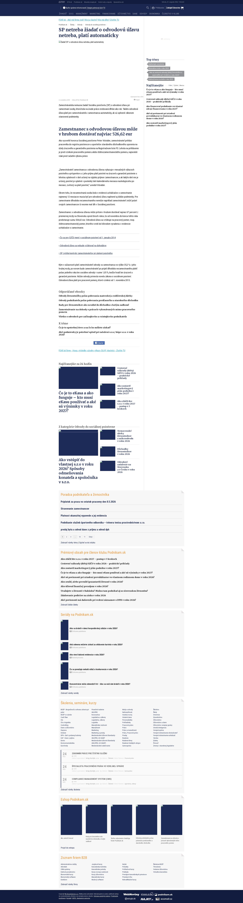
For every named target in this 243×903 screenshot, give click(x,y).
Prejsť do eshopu (67, 848)
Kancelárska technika (99, 867)
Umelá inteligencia (159, 728)
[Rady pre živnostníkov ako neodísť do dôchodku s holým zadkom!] (96, 819)
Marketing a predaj (98, 733)
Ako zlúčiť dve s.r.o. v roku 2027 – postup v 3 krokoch (126, 405)
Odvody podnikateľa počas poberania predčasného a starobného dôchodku (98, 300)
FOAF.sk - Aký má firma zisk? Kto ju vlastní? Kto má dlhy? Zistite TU (89, 19)
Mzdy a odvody (127, 709)
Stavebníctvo (157, 717)
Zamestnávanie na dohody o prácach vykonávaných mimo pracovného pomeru (170, 840)
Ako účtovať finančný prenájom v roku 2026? (84, 586)
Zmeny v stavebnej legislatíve (163, 746)
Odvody (143, 13)
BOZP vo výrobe (66, 715)
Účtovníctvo (124, 13)
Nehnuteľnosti (127, 712)
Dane (135, 13)
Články (72, 25)
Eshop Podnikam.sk (74, 799)
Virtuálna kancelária (160, 872)
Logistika (95, 722)
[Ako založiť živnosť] (71, 820)
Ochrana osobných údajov (102, 896)
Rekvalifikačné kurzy (129, 880)
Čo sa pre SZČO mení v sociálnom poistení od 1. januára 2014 (88, 237)
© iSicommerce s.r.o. (72, 894)
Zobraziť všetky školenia (70, 789)
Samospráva (126, 746)
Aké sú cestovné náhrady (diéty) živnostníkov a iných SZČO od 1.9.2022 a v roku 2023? (165, 73)
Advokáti (64, 867)
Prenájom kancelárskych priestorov (134, 874)
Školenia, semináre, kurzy (78, 703)
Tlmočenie (157, 867)
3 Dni (170, 85)
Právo (124, 728)
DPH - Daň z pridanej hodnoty (71, 735)
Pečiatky (125, 867)
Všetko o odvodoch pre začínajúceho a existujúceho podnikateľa (93, 316)
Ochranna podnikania (79, 631)
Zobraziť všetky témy (69, 542)
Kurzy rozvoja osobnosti (100, 872)
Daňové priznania (77, 658)
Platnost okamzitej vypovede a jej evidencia (84, 515)
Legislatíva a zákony (99, 717)
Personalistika (127, 720)
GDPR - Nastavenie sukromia (81, 898)
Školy (155, 712)
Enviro (63, 740)
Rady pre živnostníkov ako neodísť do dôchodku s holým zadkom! (94, 305)
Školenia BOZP (158, 864)
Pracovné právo (127, 725)
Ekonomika (154, 13)
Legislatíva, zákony (98, 720)
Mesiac (182, 85)
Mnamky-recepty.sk (90, 2)
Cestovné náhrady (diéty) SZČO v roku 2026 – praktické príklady (126, 373)
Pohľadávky (126, 722)
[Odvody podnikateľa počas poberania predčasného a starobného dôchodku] (146, 820)
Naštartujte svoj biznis (156, 64)
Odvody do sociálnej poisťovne (95, 25)
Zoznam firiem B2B (74, 858)
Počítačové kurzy (128, 869)
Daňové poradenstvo (68, 872)
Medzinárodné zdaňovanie (101, 746)
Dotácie (63, 733)
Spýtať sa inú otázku (87, 542)
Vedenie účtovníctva (160, 869)
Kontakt (69, 898)
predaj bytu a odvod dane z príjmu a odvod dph (85, 529)
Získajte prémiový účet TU (95, 8)
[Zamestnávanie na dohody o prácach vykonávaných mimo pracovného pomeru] (171, 820)
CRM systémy (65, 869)
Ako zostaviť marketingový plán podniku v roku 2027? (125, 390)
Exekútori (64, 880)
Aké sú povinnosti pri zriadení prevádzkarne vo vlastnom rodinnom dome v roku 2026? (164, 116)
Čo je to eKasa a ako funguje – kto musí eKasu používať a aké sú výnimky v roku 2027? (165, 92)
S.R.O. (71, 13)
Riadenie (125, 738)
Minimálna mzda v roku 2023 (159, 68)
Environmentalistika (67, 743)
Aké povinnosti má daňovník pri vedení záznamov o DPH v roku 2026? (98, 600)
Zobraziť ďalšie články (69, 605)
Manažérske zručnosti (99, 725)
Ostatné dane (127, 717)
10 (79, 537)
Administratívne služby (69, 864)
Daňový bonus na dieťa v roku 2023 (161, 79)
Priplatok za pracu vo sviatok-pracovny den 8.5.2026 (88, 501)
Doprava (64, 730)
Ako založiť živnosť (67, 838)
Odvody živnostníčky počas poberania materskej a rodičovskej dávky (95, 296)
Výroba (155, 738)
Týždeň (176, 85)
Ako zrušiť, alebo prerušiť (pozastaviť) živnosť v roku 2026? (92, 581)
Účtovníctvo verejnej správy (162, 725)
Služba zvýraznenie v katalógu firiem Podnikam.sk (120, 839)
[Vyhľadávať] (148, 8)
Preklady (125, 872)
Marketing (95, 13)
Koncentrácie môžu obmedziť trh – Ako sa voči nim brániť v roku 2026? (100, 684)
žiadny (155, 740)
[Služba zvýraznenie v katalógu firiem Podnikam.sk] (121, 820)
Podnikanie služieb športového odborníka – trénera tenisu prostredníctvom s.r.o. (103, 522)
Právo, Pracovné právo (130, 733)
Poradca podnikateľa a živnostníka (85, 494)
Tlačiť (137, 100)
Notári (124, 864)
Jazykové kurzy (97, 864)
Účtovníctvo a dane (160, 722)
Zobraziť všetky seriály (70, 693)
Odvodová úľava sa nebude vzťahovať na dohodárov (83, 245)
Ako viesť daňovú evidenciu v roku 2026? (87, 654)
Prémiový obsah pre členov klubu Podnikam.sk (93, 552)
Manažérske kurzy (98, 877)
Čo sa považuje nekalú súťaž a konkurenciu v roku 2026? (94, 669)
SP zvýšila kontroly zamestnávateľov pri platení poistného (86, 253)
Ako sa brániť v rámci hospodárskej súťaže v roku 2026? (94, 628)
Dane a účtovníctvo (67, 728)
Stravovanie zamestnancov (75, 508)
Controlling (64, 725)
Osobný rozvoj (127, 715)
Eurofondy (64, 746)
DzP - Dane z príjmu (67, 738)
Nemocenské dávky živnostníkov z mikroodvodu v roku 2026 (125, 436)
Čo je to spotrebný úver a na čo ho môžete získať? (85, 327)
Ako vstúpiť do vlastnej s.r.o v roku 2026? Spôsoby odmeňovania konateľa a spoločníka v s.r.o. (78, 471)
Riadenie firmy (127, 740)
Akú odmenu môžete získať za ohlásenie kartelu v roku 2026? (96, 644)
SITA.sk (69, 2)
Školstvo (156, 709)
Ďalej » (91, 537)
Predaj (124, 735)
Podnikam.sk (78, 2)
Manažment (82, 13)
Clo (62, 720)
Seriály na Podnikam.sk (77, 614)
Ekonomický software (68, 877)
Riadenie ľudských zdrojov (131, 743)
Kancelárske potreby (99, 869)
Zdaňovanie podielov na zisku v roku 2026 (83, 595)
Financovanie (108, 13)
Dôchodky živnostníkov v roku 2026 (124, 451)
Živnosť (63, 13)
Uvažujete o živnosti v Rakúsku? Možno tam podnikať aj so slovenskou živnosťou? (104, 591)
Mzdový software (98, 880)
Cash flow (64, 717)
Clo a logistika (65, 722)
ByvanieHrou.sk (119, 2)
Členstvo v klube (170, 13)
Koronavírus (96, 715)
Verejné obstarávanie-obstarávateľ (165, 733)
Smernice (156, 715)
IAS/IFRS (95, 712)
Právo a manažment (129, 730)
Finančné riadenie (98, 709)
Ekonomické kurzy (67, 874)
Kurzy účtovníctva (98, 874)
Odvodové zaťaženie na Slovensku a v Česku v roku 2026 (126, 467)
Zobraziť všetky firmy (69, 884)
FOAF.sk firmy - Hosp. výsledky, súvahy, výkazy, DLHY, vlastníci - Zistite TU (92, 350)
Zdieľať (100, 343)
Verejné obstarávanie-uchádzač (164, 735)
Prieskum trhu (127, 877)
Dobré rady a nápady (105, 2)
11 (84, 537)
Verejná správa (158, 730)
